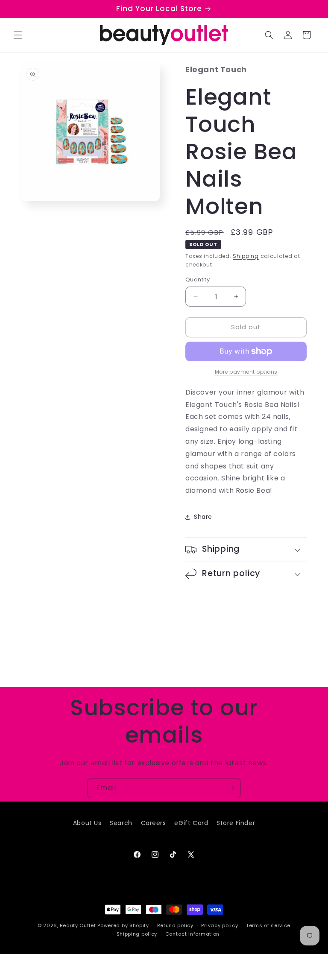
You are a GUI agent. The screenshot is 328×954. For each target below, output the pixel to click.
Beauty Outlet (78, 925)
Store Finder (236, 823)
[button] (18, 35)
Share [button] (203, 516)
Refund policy (175, 925)
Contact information (192, 934)
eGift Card (191, 823)
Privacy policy (219, 925)
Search (121, 823)
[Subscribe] (231, 788)
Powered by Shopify (123, 925)
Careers (153, 823)
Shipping (246, 256)
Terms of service (268, 925)
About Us (87, 823)
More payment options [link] (246, 371)
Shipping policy (137, 934)
